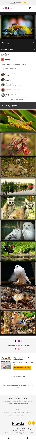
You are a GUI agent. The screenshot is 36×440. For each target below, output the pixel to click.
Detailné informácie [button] (7, 49)
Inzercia (25, 398)
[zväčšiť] (30, 42)
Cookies (11, 415)
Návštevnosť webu (28, 401)
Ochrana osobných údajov (21, 404)
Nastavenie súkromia (21, 415)
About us (18, 410)
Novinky (18, 346)
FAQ (22, 346)
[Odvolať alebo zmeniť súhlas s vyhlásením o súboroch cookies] (29, 423)
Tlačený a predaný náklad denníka (12, 401)
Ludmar (7, 74)
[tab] (18, 48)
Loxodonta (8, 79)
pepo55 (7, 94)
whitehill (7, 84)
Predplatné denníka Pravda (22, 368)
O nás (10, 398)
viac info (20, 434)
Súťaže (10, 404)
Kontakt (27, 346)
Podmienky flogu (10, 346)
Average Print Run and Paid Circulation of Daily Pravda (18, 412)
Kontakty (17, 398)
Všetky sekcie (20, 3)
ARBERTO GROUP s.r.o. (18, 431)
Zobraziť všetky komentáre (18, 99)
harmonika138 (9, 89)
